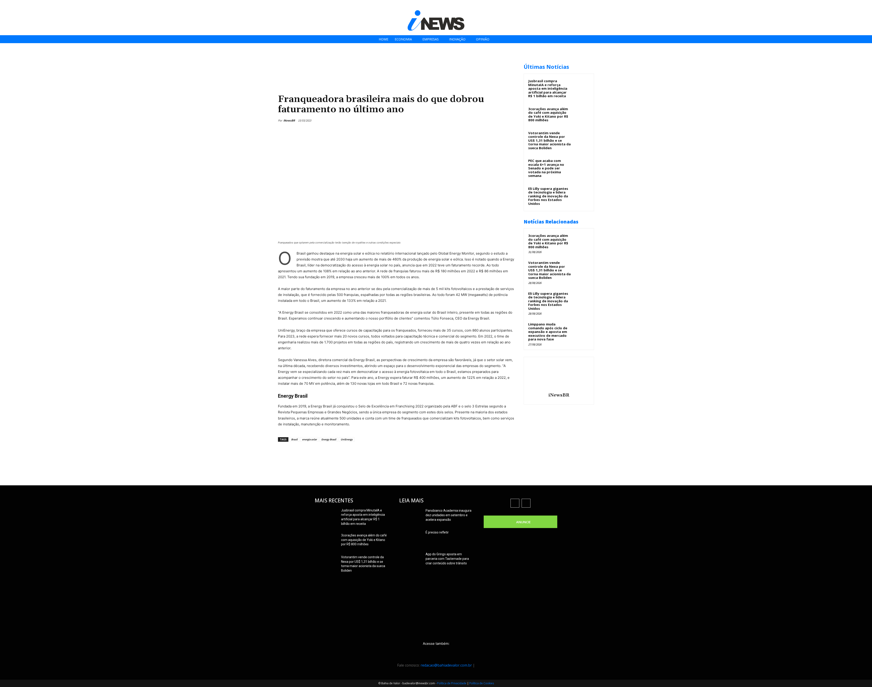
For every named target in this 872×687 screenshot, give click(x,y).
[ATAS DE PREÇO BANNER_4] (360, 61)
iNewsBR (289, 120)
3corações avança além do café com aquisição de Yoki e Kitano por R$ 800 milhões (548, 114)
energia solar (309, 439)
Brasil (294, 439)
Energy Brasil (328, 439)
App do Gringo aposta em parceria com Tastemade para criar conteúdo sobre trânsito (447, 558)
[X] (854, 5)
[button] (867, 5)
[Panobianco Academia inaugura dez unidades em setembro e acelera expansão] (410, 516)
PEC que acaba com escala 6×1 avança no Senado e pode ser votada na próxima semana (546, 168)
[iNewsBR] (558, 375)
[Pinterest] (490, 120)
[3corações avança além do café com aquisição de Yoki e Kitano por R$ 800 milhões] (582, 114)
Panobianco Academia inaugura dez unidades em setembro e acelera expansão (448, 515)
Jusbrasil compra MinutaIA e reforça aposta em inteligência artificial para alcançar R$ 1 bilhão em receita (547, 88)
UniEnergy (347, 439)
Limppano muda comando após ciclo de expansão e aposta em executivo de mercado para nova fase (547, 331)
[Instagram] (843, 5)
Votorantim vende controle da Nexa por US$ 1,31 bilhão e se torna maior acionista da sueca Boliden (549, 140)
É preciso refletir (437, 532)
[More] (512, 120)
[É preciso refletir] (410, 538)
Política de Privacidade (451, 683)
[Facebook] (833, 5)
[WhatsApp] (501, 120)
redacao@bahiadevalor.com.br (446, 665)
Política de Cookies (481, 683)
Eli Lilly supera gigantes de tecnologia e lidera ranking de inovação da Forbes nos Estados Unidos (548, 196)
